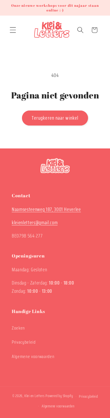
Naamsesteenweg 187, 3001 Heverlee (46, 209)
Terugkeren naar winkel (55, 118)
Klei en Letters (34, 396)
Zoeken (18, 328)
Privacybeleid (24, 342)
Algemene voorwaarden (33, 356)
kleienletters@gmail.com (34, 222)
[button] (13, 30)
